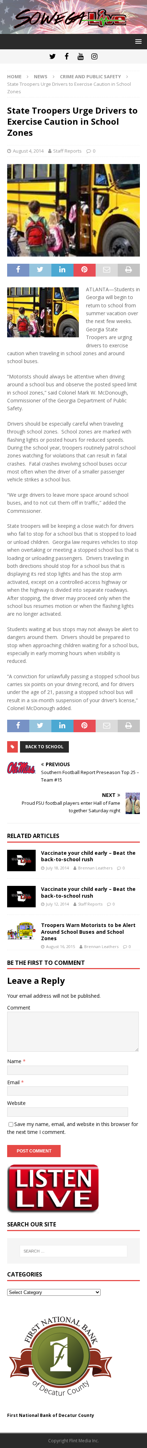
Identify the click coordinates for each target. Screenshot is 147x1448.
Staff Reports (67, 151)
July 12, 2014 (57, 904)
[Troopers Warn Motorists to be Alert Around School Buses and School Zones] (21, 931)
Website (16, 1103)
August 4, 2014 (28, 151)
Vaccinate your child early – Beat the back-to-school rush (88, 856)
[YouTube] (80, 56)
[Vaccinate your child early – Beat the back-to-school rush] (21, 860)
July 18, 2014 (57, 868)
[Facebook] (66, 56)
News (40, 76)
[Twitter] (52, 56)
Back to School (44, 747)
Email (14, 1082)
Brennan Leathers (95, 868)
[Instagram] (94, 56)
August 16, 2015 (60, 946)
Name (15, 1061)
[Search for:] (73, 1251)
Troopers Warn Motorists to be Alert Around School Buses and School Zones (88, 931)
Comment (18, 1007)
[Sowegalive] (73, 29)
